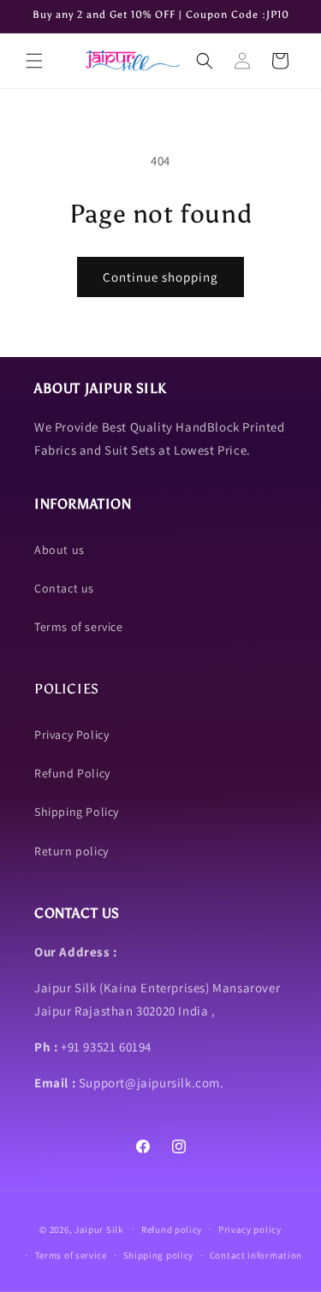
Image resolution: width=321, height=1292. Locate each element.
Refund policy (171, 1229)
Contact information (256, 1255)
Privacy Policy (71, 734)
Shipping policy (158, 1255)
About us (59, 549)
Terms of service (78, 626)
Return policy (71, 851)
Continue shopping (160, 277)
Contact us (64, 588)
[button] (34, 61)
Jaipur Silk (99, 1229)
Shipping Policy (76, 811)
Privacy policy (250, 1229)
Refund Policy (72, 773)
